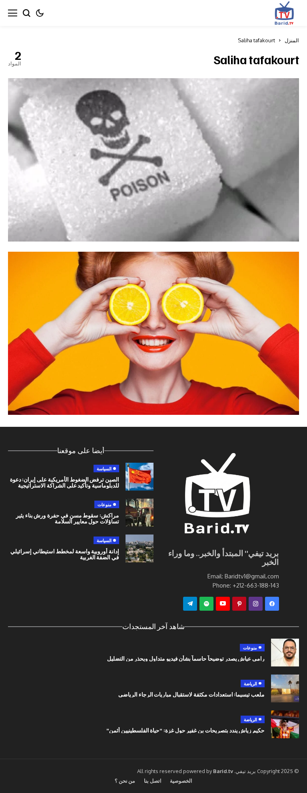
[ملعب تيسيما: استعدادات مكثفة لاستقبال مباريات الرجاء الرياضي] (285, 688)
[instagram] (256, 604)
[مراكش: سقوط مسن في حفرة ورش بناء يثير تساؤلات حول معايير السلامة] (140, 513)
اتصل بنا (152, 780)
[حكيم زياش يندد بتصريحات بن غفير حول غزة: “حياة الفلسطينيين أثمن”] (285, 724)
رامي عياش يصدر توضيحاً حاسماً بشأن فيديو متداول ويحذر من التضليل (186, 658)
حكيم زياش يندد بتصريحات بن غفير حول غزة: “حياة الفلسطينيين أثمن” (185, 730)
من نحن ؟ (125, 780)
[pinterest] (239, 604)
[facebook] (272, 604)
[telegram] (190, 604)
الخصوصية (181, 780)
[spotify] (206, 604)
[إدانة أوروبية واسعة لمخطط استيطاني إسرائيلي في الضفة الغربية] (140, 548)
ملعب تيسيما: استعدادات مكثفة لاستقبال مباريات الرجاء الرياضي (191, 694)
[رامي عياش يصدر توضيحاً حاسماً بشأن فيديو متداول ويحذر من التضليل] (285, 653)
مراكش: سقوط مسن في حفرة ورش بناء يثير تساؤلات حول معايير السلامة (67, 518)
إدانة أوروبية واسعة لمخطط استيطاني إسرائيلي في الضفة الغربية (64, 554)
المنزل (292, 40)
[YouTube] (223, 604)
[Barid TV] (216, 496)
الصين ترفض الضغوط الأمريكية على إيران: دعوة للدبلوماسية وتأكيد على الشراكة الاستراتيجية (64, 482)
